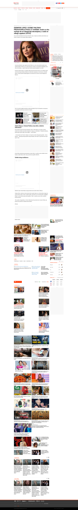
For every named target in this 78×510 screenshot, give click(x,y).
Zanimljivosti (32, 503)
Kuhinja (24, 503)
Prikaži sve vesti (53, 62)
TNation (63, 508)
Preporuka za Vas (16, 244)
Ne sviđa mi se (44, 281)
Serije (26, 9)
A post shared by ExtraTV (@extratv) (27, 106)
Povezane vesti (16, 457)
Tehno (35, 503)
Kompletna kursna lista (60, 277)
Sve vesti (51, 115)
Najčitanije (55, 54)
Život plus (21, 503)
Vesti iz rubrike (16, 478)
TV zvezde (19, 9)
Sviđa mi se (37, 281)
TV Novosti (39, 503)
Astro (29, 503)
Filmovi (23, 9)
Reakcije (59, 54)
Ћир (62, 3)
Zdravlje (18, 503)
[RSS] (63, 115)
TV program (15, 9)
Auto (37, 503)
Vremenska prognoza (53, 262)
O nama (42, 503)
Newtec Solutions (58, 508)
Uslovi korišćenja (46, 503)
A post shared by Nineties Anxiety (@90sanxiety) (27, 188)
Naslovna (15, 503)
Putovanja (26, 503)
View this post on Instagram (20, 92)
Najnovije (52, 54)
